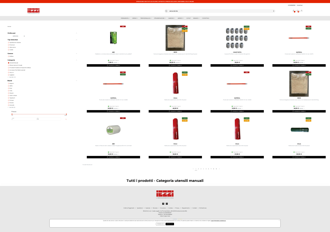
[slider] (66, 114)
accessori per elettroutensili (17, 70)
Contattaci (299, 5)
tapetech (12, 98)
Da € (13, 118)
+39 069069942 (291, 5)
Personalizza (160, 223)
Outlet (11, 49)
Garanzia (147, 208)
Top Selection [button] (13, 40)
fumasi (12, 100)
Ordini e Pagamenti (128, 208)
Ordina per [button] (12, 33)
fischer (12, 102)
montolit (12, 105)
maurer (12, 93)
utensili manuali (14, 62)
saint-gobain (13, 95)
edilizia (11, 56)
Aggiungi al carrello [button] (114, 65)
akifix (11, 85)
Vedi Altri (12, 77)
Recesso (155, 208)
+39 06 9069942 (167, 214)
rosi (11, 88)
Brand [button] (10, 80)
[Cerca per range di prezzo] (66, 119)
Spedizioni (140, 208)
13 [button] (216, 168)
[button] (219, 169)
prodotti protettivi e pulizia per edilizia (20, 67)
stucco (12, 72)
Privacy (177, 208)
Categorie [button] (11, 60)
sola (11, 90)
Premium (12, 45)
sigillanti (12, 75)
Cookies (170, 208)
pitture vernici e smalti (16, 65)
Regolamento (186, 208)
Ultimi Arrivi (13, 47)
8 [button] (213, 168)
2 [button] (198, 168)
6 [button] (208, 168)
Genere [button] (10, 53)
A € (37, 118)
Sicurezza (163, 208)
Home (9, 26)
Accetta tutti (170, 223)
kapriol (12, 83)
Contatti (194, 208)
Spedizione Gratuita (15, 42)
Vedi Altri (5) (12, 107)
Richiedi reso (203, 208)
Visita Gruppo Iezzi (165, 216)
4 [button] (203, 168)
